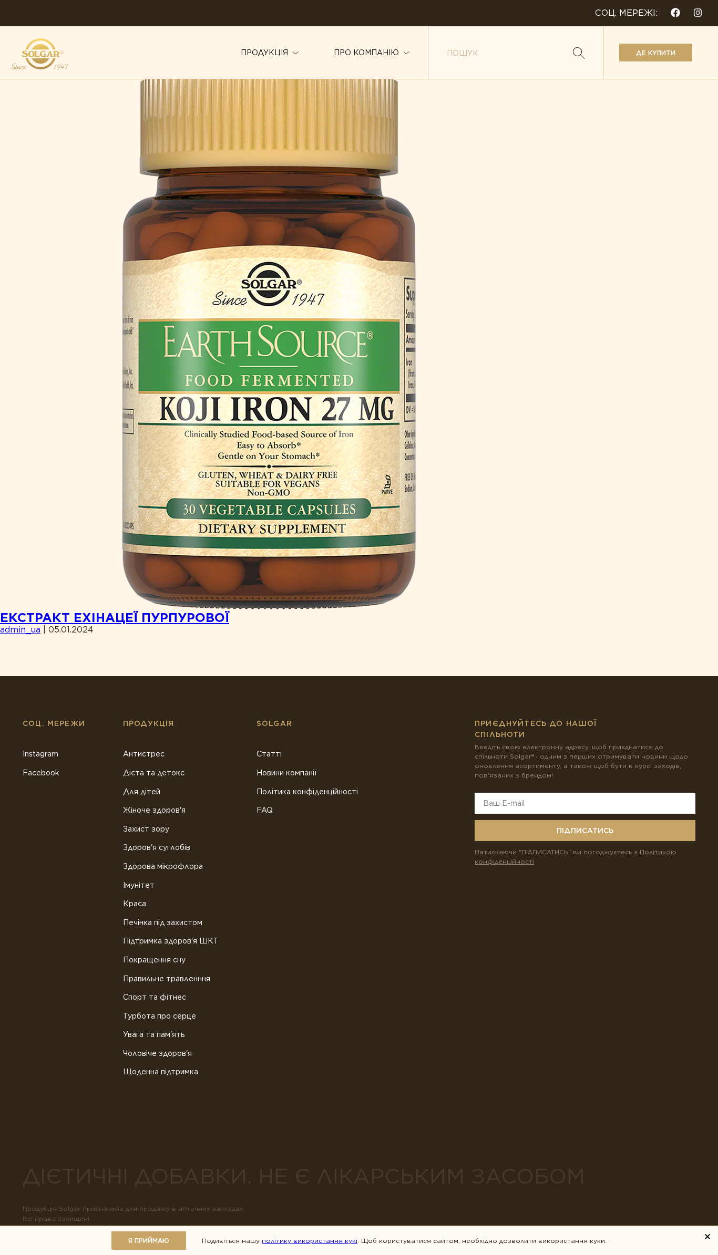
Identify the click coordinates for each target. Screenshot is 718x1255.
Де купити (655, 53)
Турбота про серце (159, 1016)
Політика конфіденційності (307, 791)
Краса (134, 903)
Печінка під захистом (162, 922)
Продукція (264, 52)
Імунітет (139, 885)
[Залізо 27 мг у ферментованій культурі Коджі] (269, 340)
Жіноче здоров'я (154, 810)
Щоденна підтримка (160, 1071)
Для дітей (141, 791)
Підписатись (585, 830)
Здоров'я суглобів (156, 847)
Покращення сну (154, 960)
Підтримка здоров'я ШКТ (171, 941)
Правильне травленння (166, 978)
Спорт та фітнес (154, 997)
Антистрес (144, 754)
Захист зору (146, 829)
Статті (269, 754)
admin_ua (20, 630)
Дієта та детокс (153, 773)
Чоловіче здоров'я (157, 1053)
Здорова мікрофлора (163, 866)
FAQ (265, 810)
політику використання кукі (309, 1240)
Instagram (40, 754)
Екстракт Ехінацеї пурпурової (114, 617)
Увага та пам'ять (154, 1034)
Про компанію (366, 52)
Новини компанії (286, 773)
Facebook (41, 773)
